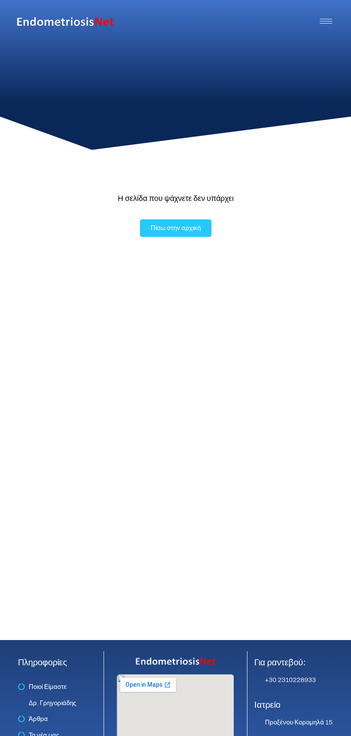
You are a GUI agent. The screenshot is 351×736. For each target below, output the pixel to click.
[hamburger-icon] (326, 21)
